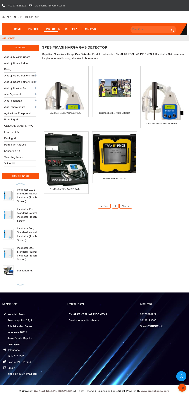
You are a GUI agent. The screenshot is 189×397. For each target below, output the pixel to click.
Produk (53, 29)
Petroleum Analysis (15, 144)
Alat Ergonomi (12, 94)
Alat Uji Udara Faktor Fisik (19, 81)
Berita (71, 29)
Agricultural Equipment (17, 113)
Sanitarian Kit (12, 150)
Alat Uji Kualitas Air (15, 88)
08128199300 (148, 320)
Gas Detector (8, 38)
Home (18, 29)
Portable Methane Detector (114, 178)
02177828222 (16, 356)
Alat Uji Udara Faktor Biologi (16, 66)
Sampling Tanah (13, 157)
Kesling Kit (10, 138)
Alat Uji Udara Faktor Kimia (20, 75)
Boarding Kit (11, 119)
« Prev (104, 206)
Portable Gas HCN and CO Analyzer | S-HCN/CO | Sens (66, 189)
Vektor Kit (9, 163)
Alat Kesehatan (13, 100)
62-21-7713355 (22, 361)
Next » (125, 206)
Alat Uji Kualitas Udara (17, 56)
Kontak (90, 29)
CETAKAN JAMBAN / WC (19, 125)
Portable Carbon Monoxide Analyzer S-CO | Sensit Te (163, 123)
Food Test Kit (12, 132)
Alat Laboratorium (14, 106)
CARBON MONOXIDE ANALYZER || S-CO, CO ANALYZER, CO (66, 113)
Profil (34, 29)
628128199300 (153, 326)
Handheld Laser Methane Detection (114, 113)
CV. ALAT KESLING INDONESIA (20, 17)
